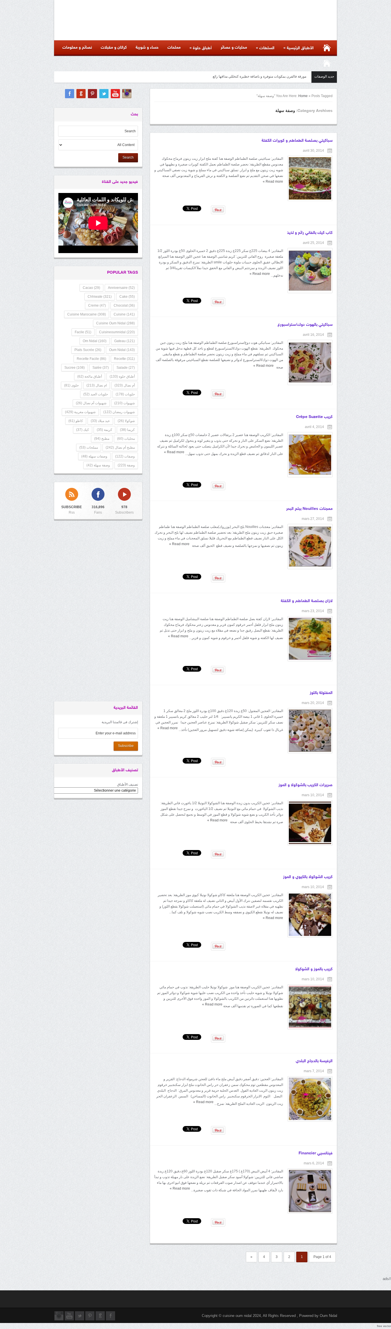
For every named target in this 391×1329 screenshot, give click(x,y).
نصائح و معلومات (77, 47)
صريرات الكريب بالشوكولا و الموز (306, 785)
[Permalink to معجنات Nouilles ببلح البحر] (310, 546)
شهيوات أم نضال (91, 403)
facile (83, 332)
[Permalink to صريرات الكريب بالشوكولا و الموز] (310, 822)
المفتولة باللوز (321, 693)
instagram (126, 93)
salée (100, 368)
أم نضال (124, 385)
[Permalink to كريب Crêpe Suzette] (310, 454)
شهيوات (124, 403)
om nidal (94, 341)
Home (303, 96)
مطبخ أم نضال (120, 447)
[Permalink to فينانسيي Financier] (310, 1191)
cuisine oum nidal (115, 323)
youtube (115, 93)
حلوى (71, 385)
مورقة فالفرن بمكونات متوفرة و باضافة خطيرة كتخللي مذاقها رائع (259, 76)
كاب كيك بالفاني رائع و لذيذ (310, 232)
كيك (82, 430)
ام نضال (96, 385)
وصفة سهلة (98, 465)
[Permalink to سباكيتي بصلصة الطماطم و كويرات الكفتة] (310, 178)
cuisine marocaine (86, 314)
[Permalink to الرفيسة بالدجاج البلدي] (310, 1098)
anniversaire (121, 288)
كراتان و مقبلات (114, 47)
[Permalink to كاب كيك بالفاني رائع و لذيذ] (310, 270)
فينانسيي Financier (316, 1153)
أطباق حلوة (200, 48)
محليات (126, 439)
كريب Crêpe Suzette (314, 417)
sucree (74, 368)
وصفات (125, 456)
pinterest (92, 93)
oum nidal (122, 350)
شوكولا (126, 421)
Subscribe (126, 746)
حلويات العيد (95, 394)
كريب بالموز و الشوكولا (314, 969)
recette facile (91, 359)
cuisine (124, 314)
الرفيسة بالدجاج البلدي (314, 1061)
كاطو (75, 421)
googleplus (81, 93)
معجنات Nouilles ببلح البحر (309, 508)
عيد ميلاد (100, 421)
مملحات (174, 47)
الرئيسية (326, 63)
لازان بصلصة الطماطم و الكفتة (307, 601)
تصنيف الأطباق (127, 784)
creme (97, 305)
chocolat (124, 305)
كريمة (104, 430)
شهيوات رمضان (119, 412)
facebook (69, 93)
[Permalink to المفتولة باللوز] (310, 730)
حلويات (125, 394)
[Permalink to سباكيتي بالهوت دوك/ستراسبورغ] (310, 362)
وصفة (126, 465)
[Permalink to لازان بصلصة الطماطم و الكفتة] (310, 638)
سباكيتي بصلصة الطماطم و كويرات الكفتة (297, 140)
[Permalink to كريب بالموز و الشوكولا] (310, 1007)
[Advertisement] (23, 86)
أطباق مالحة (89, 376)
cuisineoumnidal (117, 332)
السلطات (265, 48)
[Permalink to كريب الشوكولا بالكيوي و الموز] (310, 914)
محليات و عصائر (234, 47)
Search (128, 157)
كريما (127, 430)
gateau (124, 341)
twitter (103, 93)
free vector (384, 1326)
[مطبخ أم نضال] (226, 24)
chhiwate (100, 297)
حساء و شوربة (147, 47)
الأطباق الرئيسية (298, 48)
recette (124, 359)
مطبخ (101, 439)
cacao (91, 288)
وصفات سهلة (94, 456)
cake (127, 297)
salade (125, 368)
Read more (273, 182)
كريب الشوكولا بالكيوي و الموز (308, 877)
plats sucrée (87, 350)
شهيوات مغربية (80, 412)
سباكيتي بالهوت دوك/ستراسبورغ (305, 324)
